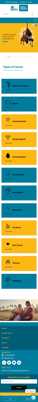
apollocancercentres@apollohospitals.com (15, 370)
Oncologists (5, 338)
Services (4, 343)
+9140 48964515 (9, 355)
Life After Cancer (7, 333)
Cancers (4, 328)
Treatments (5, 347)
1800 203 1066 (9, 358)
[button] (5, 57)
